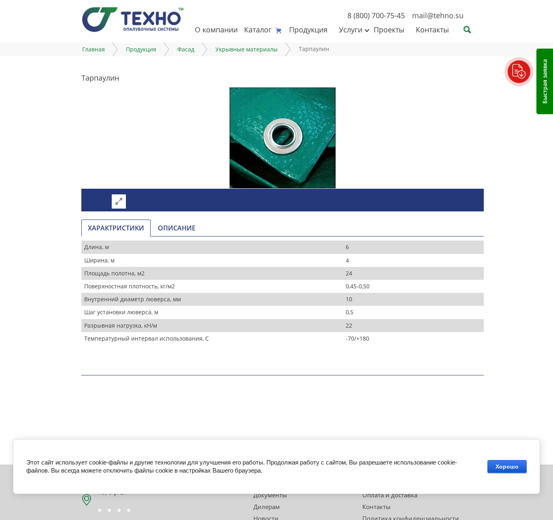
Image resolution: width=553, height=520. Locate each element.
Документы (270, 495)
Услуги (350, 29)
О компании (216, 29)
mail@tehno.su (438, 15)
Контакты (432, 29)
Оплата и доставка (389, 495)
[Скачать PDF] (519, 71)
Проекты (389, 29)
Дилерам (266, 507)
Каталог (258, 29)
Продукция (308, 29)
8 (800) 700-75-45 (376, 15)
